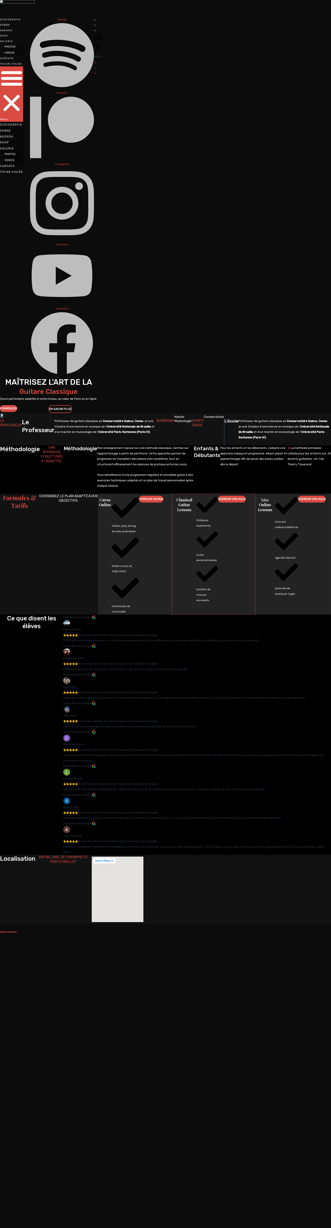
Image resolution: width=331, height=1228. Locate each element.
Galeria (6, 41)
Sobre (5, 24)
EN (95, 20)
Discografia (10, 19)
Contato (7, 58)
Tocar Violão (11, 63)
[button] (11, 94)
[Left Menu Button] (2, 926)
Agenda (6, 30)
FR (95, 31)
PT (95, 25)
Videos (9, 53)
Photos (10, 46)
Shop (4, 35)
